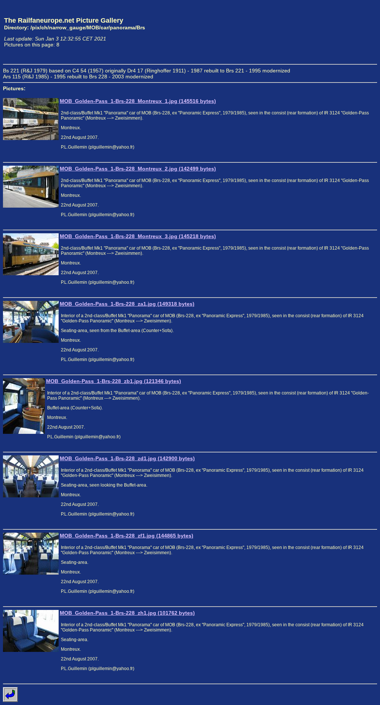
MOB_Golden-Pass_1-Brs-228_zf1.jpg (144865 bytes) (126, 536)
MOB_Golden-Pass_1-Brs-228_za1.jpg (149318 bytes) (127, 304)
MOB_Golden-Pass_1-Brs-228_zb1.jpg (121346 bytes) (113, 381)
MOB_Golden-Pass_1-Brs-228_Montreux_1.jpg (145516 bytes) (138, 101)
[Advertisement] (342, 32)
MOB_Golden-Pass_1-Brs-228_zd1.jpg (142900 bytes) (127, 458)
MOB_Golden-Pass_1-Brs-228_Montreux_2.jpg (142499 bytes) (138, 169)
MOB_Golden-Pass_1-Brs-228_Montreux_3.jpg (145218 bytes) (138, 236)
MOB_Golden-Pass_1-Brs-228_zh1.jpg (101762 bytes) (127, 613)
